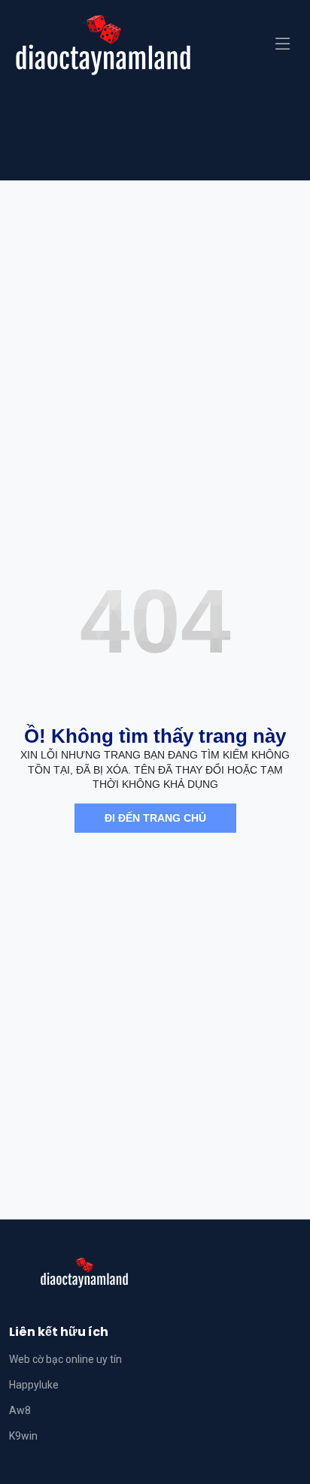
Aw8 (20, 1410)
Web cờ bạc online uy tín (65, 1359)
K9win (23, 1436)
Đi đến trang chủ (155, 818)
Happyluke (34, 1385)
